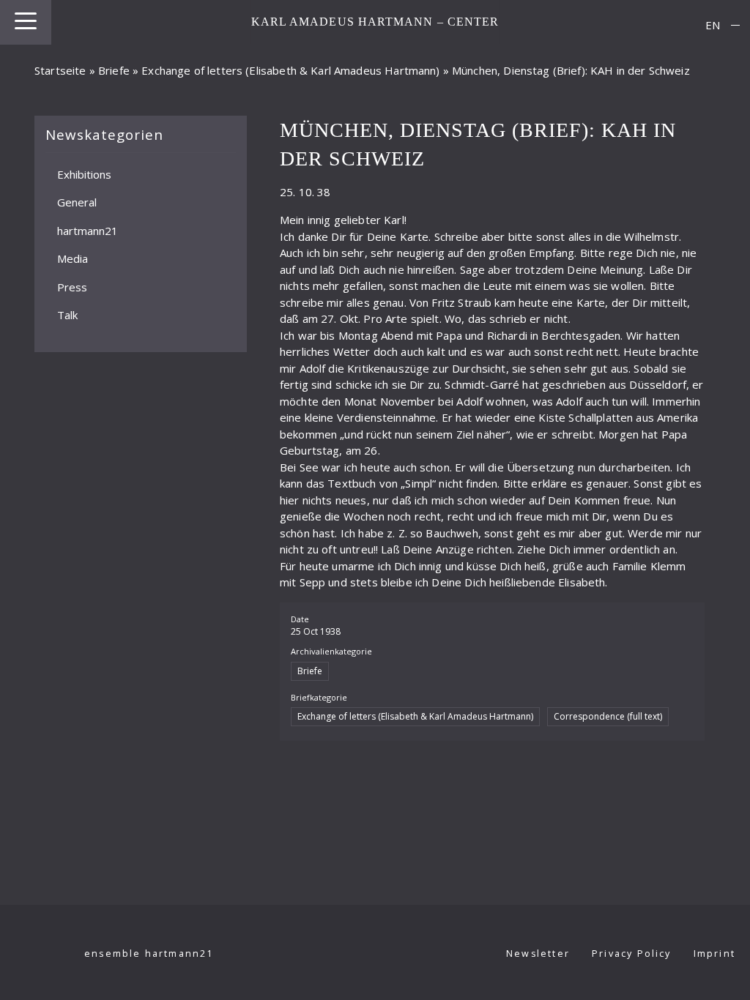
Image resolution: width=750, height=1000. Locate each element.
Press (72, 286)
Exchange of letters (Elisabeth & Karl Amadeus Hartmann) (290, 70)
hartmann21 (87, 230)
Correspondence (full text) (608, 716)
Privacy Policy (632, 953)
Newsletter (538, 953)
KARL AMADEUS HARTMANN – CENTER (375, 21)
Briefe (114, 70)
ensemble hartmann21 (149, 953)
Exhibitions (84, 173)
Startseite (60, 70)
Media (72, 258)
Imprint (714, 953)
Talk (67, 314)
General (77, 202)
